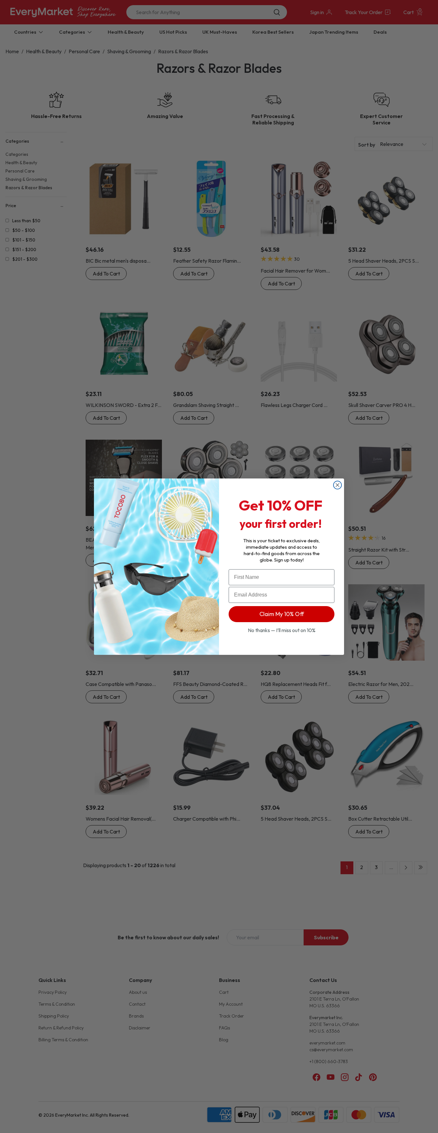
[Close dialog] (337, 485)
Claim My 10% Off (281, 614)
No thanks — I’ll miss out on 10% (282, 630)
